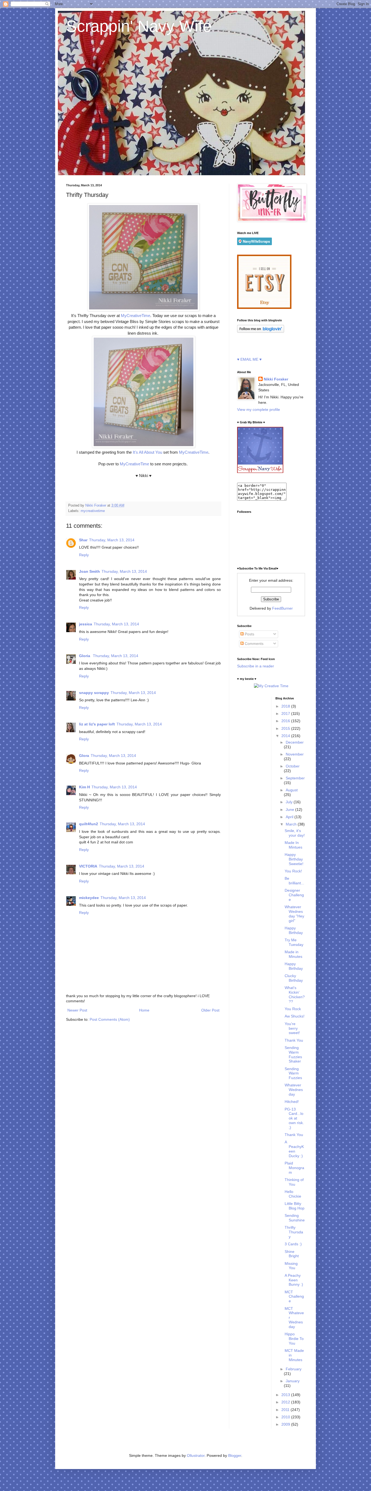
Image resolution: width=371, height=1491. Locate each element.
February (293, 1369)
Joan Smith (89, 571)
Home (144, 1010)
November (295, 754)
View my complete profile (258, 409)
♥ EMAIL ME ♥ (249, 359)
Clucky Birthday (294, 978)
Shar (83, 540)
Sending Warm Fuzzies (293, 1073)
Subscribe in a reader (255, 666)
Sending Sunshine (295, 1217)
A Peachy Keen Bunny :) (294, 1280)
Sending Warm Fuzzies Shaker (293, 1054)
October (293, 766)
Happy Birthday (294, 930)
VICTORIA (88, 866)
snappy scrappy (94, 692)
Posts (249, 634)
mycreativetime (93, 511)
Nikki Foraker (276, 379)
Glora (84, 755)
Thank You (294, 1040)
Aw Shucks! (294, 1016)
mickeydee (89, 897)
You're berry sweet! (292, 1028)
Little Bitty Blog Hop (294, 1205)
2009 (286, 1424)
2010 (286, 1417)
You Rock (293, 1009)
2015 (286, 728)
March (292, 824)
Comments (253, 643)
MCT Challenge (294, 1296)
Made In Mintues (293, 844)
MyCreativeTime (135, 315)
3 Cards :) (293, 1244)
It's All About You (147, 452)
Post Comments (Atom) (110, 1019)
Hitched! (292, 1101)
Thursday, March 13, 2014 (111, 540)
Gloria (85, 656)
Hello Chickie (293, 1193)
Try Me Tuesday (294, 942)
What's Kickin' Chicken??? (295, 994)
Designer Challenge (294, 895)
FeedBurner (282, 608)
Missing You (291, 1265)
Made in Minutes (293, 954)
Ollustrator (196, 1455)
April (290, 817)
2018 (286, 706)
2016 (286, 721)
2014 (286, 736)
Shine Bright (292, 1253)
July (290, 802)
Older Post (210, 1010)
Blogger (234, 1455)
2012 (286, 1402)
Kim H (84, 787)
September (295, 778)
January (293, 1381)
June (290, 809)
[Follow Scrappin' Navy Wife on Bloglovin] (260, 331)
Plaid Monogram (294, 1168)
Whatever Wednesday (294, 1089)
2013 (286, 1395)
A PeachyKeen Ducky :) (294, 1149)
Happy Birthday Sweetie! (294, 859)
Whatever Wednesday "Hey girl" (294, 914)
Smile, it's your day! (295, 832)
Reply (84, 555)
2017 (286, 713)
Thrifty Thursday (294, 1232)
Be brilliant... (294, 880)
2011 (286, 1409)
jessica (85, 624)
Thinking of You (294, 1182)
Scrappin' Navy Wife (139, 26)
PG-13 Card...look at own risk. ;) (294, 1118)
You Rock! (293, 871)
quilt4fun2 (88, 824)
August (292, 790)
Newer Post (77, 1010)
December (295, 742)
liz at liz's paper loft (97, 724)
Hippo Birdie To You (294, 1338)
